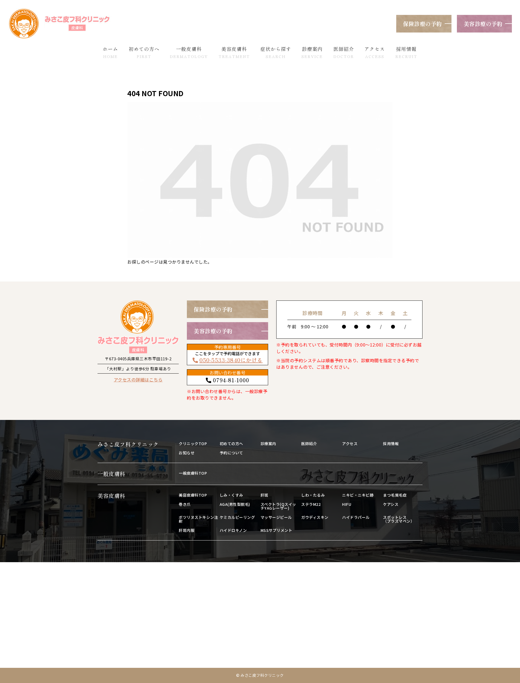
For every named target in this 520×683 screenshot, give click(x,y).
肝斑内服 (186, 530)
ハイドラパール (356, 517)
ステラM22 (311, 504)
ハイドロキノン (233, 530)
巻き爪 (185, 504)
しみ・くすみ (231, 495)
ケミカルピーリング (237, 517)
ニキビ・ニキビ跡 (357, 495)
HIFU (346, 504)
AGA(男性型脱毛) (235, 504)
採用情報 (391, 443)
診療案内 (268, 443)
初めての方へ (231, 443)
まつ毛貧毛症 (395, 495)
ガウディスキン (315, 517)
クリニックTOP (193, 443)
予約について (231, 453)
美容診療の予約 (483, 24)
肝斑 (264, 495)
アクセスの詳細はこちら (138, 379)
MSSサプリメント (276, 530)
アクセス (350, 443)
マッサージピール (276, 517)
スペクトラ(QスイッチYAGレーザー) (278, 506)
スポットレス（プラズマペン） (398, 519)
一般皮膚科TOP (193, 473)
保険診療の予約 (422, 24)
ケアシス (390, 504)
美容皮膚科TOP (193, 495)
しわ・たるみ (313, 495)
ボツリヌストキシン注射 (198, 519)
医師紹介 (309, 443)
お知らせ (186, 453)
